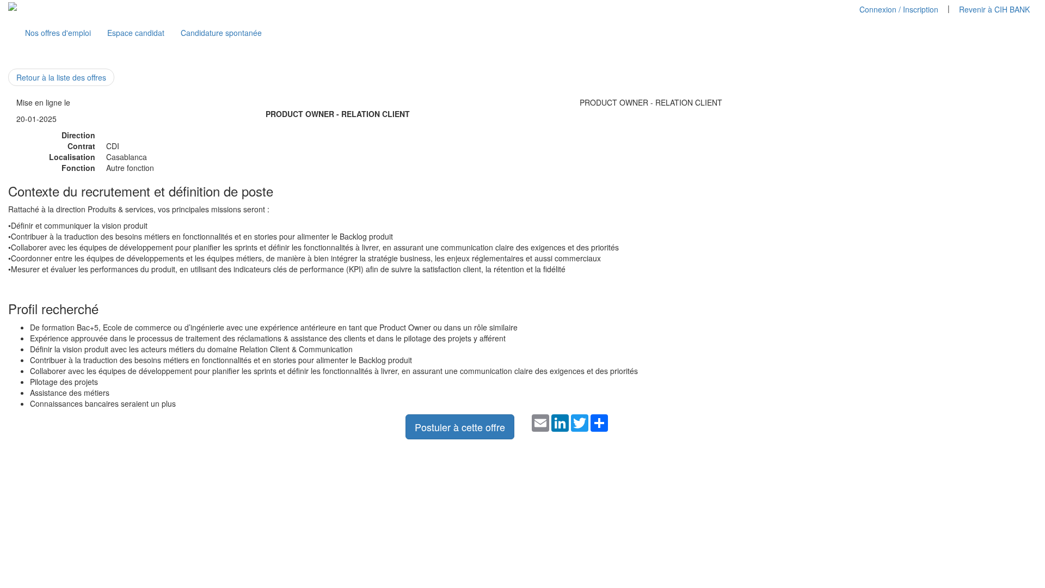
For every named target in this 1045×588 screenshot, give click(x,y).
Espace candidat (135, 32)
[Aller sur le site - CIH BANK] (12, 5)
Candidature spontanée (221, 32)
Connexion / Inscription (898, 9)
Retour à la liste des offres (61, 77)
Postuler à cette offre (460, 427)
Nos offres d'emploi (58, 32)
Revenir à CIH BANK (994, 9)
